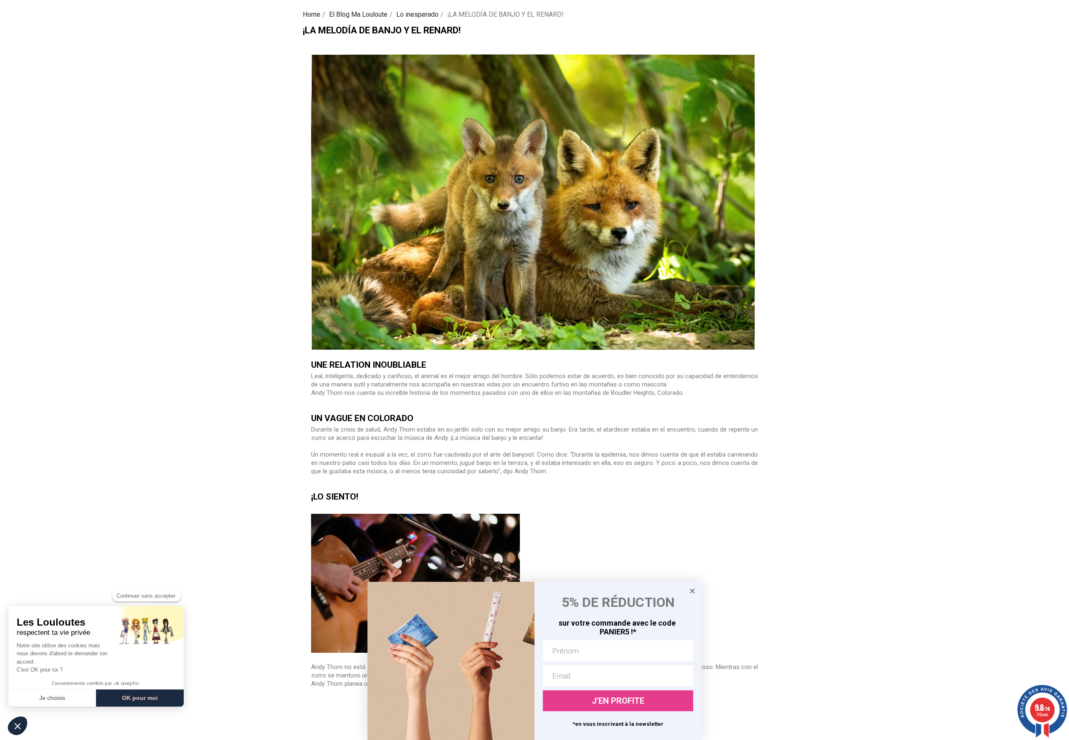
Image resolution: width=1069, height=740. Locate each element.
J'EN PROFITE (618, 701)
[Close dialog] (692, 591)
